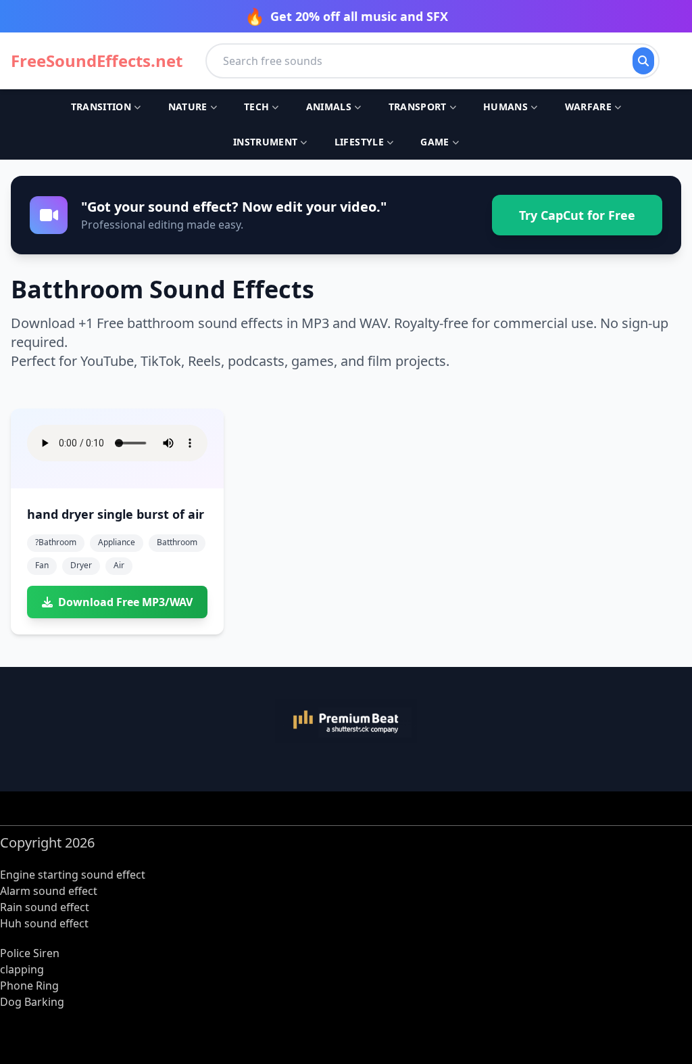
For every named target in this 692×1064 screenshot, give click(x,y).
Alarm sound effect (48, 890)
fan (42, 565)
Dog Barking (32, 1001)
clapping (22, 969)
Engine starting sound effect (72, 874)
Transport (418, 106)
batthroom (177, 542)
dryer (81, 565)
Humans (505, 106)
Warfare (588, 106)
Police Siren (29, 953)
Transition (101, 106)
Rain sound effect (44, 907)
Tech (256, 106)
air (119, 565)
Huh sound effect (44, 923)
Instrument (265, 141)
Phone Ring (29, 985)
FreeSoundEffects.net (96, 61)
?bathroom (55, 542)
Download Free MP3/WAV (125, 602)
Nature (187, 106)
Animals (328, 106)
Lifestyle (359, 141)
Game (434, 141)
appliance (116, 542)
